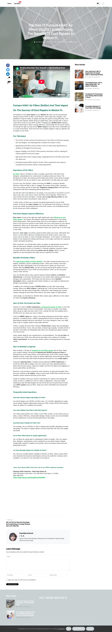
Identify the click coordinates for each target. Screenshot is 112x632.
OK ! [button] (69, 629)
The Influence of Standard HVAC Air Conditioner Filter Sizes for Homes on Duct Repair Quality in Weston (25, 613)
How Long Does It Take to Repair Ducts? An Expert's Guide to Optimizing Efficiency (94, 72)
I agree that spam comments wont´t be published (22, 580)
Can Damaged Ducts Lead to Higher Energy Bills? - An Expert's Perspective (93, 84)
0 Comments (75, 42)
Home (9, 3)
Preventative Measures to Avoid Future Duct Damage (93, 107)
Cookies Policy (61, 629)
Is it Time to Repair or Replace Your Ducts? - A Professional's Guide (25, 602)
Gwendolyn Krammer (41, 42)
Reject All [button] (90, 629)
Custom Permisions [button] (78, 629)
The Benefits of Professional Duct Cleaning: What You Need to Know (94, 95)
